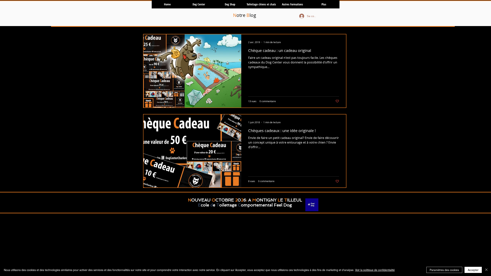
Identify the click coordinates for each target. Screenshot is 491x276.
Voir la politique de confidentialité (375, 270)
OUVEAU (201, 199)
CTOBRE (224, 199)
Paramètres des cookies (444, 270)
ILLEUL (294, 199)
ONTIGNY (266, 199)
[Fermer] (486, 270)
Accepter (473, 270)
